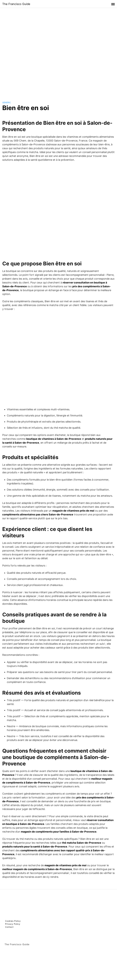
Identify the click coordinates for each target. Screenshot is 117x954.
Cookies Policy (13, 921)
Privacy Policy (12, 924)
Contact (9, 927)
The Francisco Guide (16, 4)
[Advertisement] (58, 51)
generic (6, 102)
